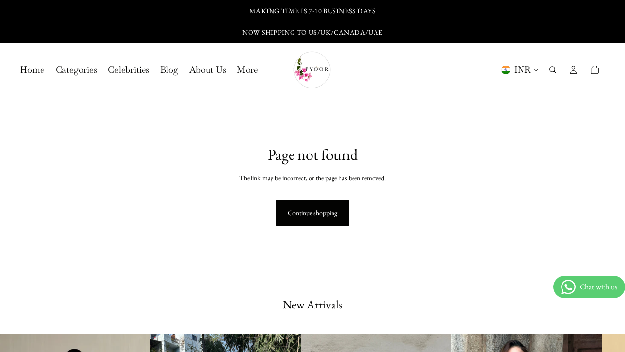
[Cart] (594, 70)
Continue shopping (312, 212)
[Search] (552, 70)
